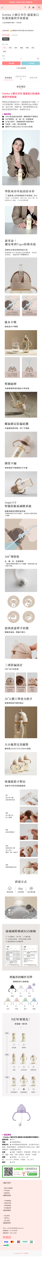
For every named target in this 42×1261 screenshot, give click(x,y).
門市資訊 (7, 1190)
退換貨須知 (7, 1203)
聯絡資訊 (7, 1193)
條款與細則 (7, 1205)
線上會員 (7, 1216)
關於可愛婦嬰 (8, 1188)
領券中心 (7, 1218)
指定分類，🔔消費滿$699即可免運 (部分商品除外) (18, 30)
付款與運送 (7, 1201)
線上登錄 (7, 1220)
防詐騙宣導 (7, 1208)
